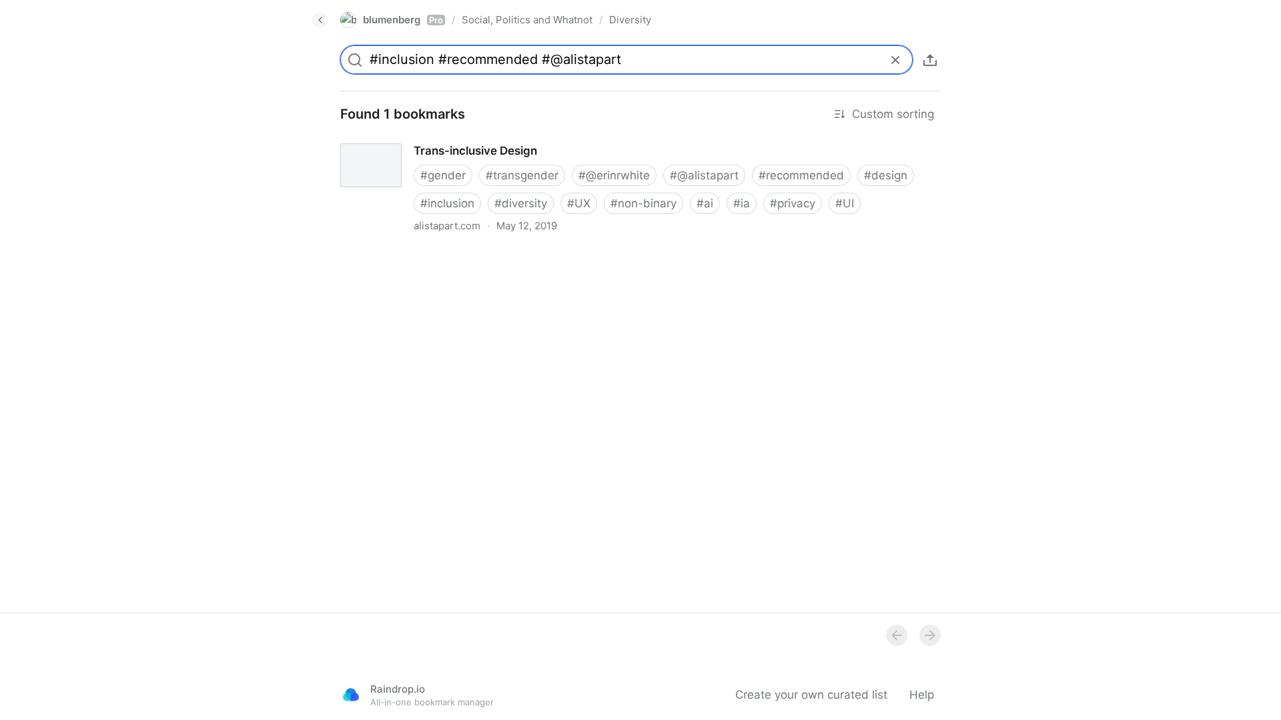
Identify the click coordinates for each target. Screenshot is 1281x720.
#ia (741, 203)
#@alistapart (704, 175)
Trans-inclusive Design (389, 138)
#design (885, 175)
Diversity (630, 19)
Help (921, 694)
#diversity (520, 203)
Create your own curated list (811, 694)
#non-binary (643, 203)
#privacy (792, 203)
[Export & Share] (930, 60)
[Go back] (320, 20)
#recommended (801, 175)
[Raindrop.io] (351, 694)
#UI (844, 203)
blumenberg (403, 19)
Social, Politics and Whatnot (527, 19)
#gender (443, 175)
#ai (705, 203)
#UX (578, 203)
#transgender (522, 175)
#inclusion (447, 203)
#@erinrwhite (614, 175)
